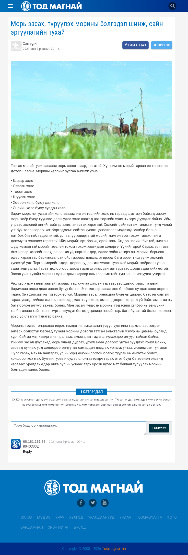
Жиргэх (163, 45)
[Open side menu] (10, 6)
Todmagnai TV (149, 517)
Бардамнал (32, 527)
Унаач (125, 517)
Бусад (80, 527)
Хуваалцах (136, 45)
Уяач (59, 517)
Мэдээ (43, 517)
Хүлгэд (76, 517)
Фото (172, 517)
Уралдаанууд (101, 517)
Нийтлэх (159, 428)
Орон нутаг (58, 527)
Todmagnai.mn (114, 549)
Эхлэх (26, 517)
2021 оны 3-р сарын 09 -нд (67, 441)
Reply (27, 452)
